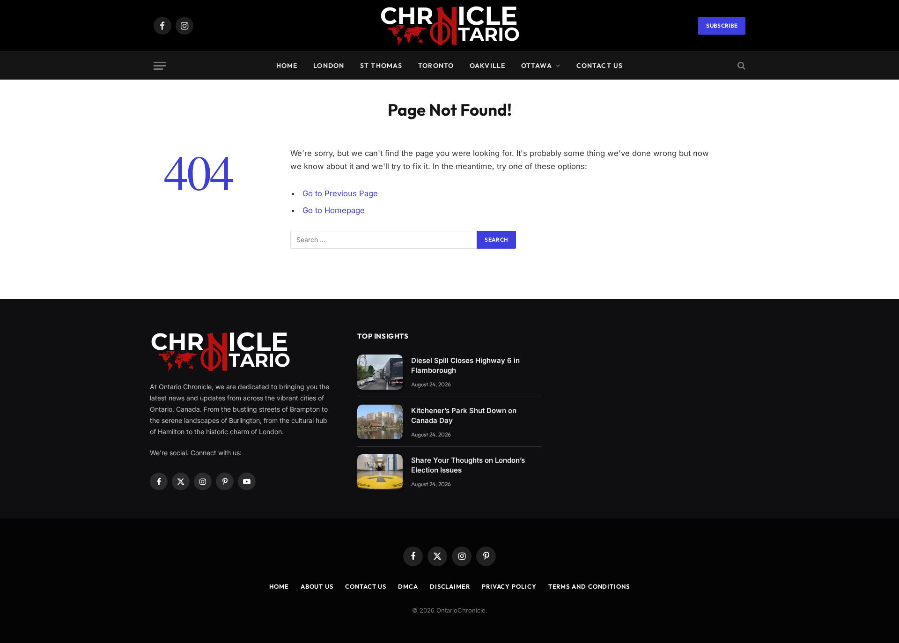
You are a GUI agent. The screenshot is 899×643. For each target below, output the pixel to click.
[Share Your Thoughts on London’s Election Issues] (380, 471)
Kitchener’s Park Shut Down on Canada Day (463, 415)
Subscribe (721, 25)
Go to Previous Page (340, 193)
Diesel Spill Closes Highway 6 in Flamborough (465, 365)
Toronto (436, 65)
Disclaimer (450, 586)
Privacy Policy (509, 586)
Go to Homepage (333, 210)
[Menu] (160, 65)
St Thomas (381, 65)
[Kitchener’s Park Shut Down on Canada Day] (380, 422)
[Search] (740, 65)
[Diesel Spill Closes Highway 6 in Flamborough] (380, 372)
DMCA (408, 586)
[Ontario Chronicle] (449, 26)
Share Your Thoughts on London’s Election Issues (468, 465)
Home (286, 65)
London (328, 65)
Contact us (599, 65)
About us (317, 586)
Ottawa (536, 65)
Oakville (487, 65)
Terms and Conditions (589, 586)
